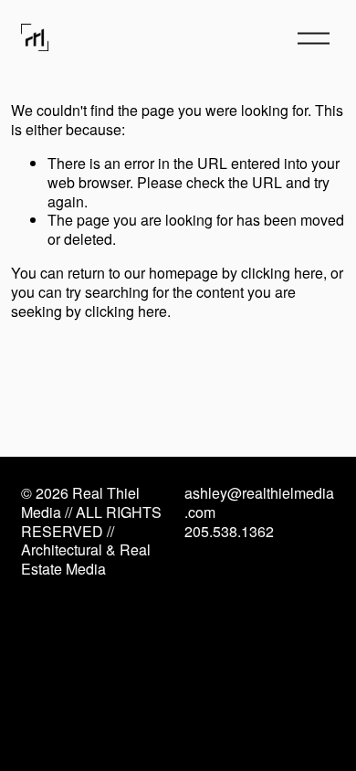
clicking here (282, 272)
